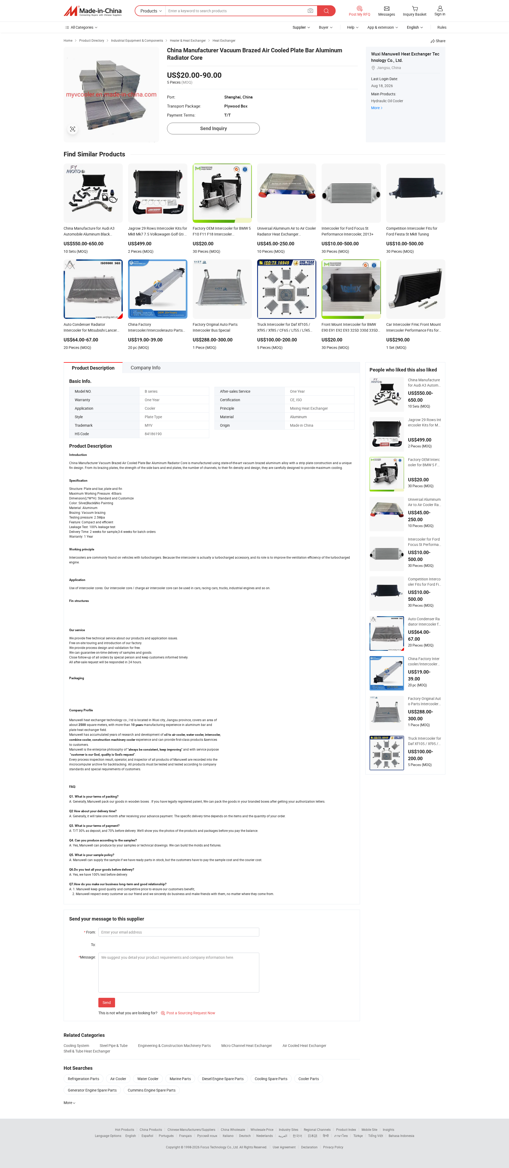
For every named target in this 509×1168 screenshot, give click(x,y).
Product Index (346, 1129)
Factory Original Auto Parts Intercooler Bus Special (424, 701)
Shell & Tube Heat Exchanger (87, 1051)
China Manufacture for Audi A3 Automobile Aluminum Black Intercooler (424, 382)
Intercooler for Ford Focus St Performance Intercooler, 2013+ (424, 542)
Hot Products (124, 1129)
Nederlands (264, 1135)
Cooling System (76, 1045)
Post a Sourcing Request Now (188, 1012)
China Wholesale (233, 1129)
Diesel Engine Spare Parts (223, 1078)
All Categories (82, 27)
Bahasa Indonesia (401, 1135)
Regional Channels (317, 1129)
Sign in (440, 13)
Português (166, 1135)
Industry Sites (288, 1129)
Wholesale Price (262, 1129)
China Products (151, 1129)
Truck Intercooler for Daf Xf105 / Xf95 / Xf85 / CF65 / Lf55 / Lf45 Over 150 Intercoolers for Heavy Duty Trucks (424, 741)
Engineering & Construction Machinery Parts (174, 1045)
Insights (388, 1129)
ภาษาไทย (341, 1135)
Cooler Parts (309, 1078)
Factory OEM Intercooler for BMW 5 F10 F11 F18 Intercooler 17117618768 (424, 462)
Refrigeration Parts (83, 1078)
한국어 (297, 1135)
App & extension (380, 27)
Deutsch (245, 1135)
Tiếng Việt (375, 1135)
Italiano (228, 1135)
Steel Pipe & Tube (114, 1045)
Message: (87, 957)
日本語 (312, 1135)
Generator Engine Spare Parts (92, 1090)
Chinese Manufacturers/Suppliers (191, 1129)
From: (90, 932)
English (130, 1135)
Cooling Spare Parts (271, 1078)
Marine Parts (180, 1078)
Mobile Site (369, 1129)
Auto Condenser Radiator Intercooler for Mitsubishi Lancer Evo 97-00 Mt (424, 621)
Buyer (323, 27)
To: (93, 944)
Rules (441, 27)
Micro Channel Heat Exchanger (246, 1045)
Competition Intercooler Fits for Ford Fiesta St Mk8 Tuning (424, 581)
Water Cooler (148, 1078)
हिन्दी (326, 1135)
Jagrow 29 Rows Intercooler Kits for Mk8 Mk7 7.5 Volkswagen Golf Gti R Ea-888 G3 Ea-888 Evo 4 (424, 422)
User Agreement (284, 1147)
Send (107, 1002)
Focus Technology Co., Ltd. (219, 1147)
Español (147, 1135)
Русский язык (207, 1135)
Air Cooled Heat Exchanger (304, 1045)
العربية (282, 1135)
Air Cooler (118, 1078)
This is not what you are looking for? (127, 1012)
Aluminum (298, 416)
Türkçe (358, 1135)
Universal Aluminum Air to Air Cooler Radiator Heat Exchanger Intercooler (424, 502)
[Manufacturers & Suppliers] (92, 10)
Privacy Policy (333, 1147)
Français (185, 1135)
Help (350, 27)
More (375, 107)
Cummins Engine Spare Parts (151, 1090)
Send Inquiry (213, 128)
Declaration (309, 1147)
